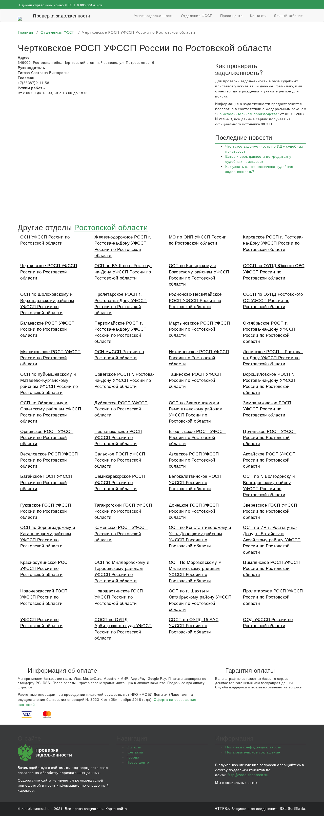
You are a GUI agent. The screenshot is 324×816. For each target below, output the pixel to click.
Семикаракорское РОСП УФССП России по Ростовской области (119, 482)
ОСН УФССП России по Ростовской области (45, 239)
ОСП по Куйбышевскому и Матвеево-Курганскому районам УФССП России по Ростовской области (49, 383)
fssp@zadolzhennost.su (248, 774)
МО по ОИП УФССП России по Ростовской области (198, 239)
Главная (25, 32)
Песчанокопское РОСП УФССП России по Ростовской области (118, 437)
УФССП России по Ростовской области (41, 622)
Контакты (258, 15)
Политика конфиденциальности (253, 746)
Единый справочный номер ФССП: (61, 5)
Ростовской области (111, 227)
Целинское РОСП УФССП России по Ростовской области (269, 437)
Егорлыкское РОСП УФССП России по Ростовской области (197, 437)
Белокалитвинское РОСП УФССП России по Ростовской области (195, 482)
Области (134, 746)
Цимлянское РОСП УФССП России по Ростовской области (271, 568)
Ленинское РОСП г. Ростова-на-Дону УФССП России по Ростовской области (273, 357)
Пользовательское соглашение (252, 751)
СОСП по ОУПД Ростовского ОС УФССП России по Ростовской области (273, 300)
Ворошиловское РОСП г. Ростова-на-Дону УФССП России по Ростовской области (269, 383)
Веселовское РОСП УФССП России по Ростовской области (49, 459)
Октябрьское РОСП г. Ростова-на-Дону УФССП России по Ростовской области (269, 332)
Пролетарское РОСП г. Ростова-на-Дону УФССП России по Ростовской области (120, 303)
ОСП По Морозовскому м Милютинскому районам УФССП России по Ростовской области (195, 571)
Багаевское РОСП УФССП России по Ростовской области (47, 329)
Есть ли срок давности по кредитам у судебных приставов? (258, 159)
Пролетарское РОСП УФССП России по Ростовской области (273, 596)
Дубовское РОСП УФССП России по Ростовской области (121, 408)
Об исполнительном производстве (247, 113)
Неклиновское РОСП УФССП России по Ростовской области (199, 357)
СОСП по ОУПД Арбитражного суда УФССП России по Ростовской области (123, 628)
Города (133, 757)
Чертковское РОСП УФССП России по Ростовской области (48, 271)
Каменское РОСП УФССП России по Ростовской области (121, 533)
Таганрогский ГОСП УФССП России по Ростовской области (123, 511)
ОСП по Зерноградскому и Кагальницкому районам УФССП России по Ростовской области (47, 536)
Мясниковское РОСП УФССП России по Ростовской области (50, 357)
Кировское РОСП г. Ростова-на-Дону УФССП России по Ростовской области (273, 242)
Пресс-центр (231, 15)
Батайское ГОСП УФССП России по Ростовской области (46, 482)
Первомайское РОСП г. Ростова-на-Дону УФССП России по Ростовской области (120, 332)
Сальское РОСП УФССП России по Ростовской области (119, 459)
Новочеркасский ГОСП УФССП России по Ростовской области (44, 596)
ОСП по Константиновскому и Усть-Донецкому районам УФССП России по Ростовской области (200, 536)
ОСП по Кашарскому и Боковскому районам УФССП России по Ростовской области (199, 274)
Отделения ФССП (197, 15)
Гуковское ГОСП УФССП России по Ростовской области (45, 511)
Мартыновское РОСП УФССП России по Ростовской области (199, 329)
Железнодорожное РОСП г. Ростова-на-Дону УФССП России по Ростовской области (122, 245)
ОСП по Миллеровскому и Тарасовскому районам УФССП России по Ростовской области (121, 571)
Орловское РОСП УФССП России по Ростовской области (46, 437)
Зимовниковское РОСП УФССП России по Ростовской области (267, 408)
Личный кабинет (288, 15)
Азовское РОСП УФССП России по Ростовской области (194, 459)
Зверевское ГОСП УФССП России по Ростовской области (270, 511)
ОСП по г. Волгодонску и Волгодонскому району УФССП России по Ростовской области (269, 485)
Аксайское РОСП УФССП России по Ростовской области (269, 459)
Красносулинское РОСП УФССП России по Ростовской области (45, 568)
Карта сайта (116, 808)
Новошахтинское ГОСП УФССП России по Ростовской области (118, 596)
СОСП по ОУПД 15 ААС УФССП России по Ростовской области (194, 625)
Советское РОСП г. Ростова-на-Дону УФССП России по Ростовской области (124, 380)
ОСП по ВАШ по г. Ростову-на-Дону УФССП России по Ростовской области (123, 271)
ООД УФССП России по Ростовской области (268, 622)
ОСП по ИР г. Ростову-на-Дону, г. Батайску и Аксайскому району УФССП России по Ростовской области (272, 539)
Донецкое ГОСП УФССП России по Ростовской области (194, 511)
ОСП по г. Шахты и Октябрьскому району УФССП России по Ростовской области (200, 599)
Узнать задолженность (153, 15)
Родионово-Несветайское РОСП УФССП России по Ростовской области (195, 300)
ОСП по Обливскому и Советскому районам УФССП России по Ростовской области (50, 411)
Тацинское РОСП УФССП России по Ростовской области (195, 380)
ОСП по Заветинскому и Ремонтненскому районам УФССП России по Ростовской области (196, 411)
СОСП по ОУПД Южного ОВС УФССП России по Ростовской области (274, 271)
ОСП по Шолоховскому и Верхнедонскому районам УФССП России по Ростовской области (47, 303)
